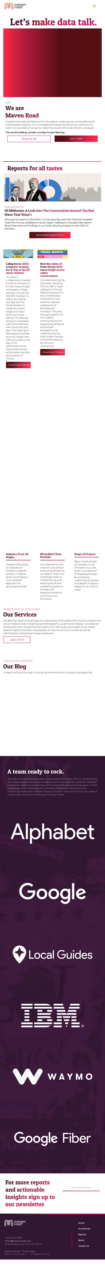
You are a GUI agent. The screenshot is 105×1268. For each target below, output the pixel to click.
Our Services (84, 1228)
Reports (82, 1234)
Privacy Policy (28, 1251)
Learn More (33, 417)
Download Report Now (50, 235)
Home (81, 1223)
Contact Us (83, 1246)
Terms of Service (12, 1251)
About (81, 1240)
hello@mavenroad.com (18, 1241)
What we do (29, 138)
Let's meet (76, 138)
